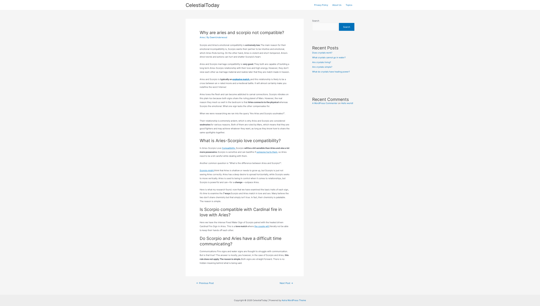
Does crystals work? (322, 52)
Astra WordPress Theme (294, 300)
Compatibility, (229, 148)
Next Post (286, 283)
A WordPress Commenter (325, 103)
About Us (336, 5)
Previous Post (205, 283)
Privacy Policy (321, 5)
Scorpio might (207, 170)
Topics (349, 5)
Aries (202, 37)
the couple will (261, 226)
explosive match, (241, 79)
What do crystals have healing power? (331, 71)
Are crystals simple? (322, 67)
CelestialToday (202, 5)
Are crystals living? (321, 62)
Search (315, 20)
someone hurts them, (267, 152)
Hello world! (347, 103)
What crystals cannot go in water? (329, 57)
